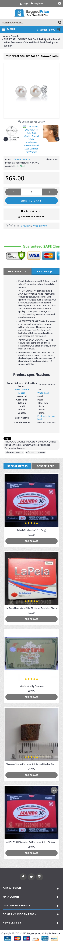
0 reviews (26, 225)
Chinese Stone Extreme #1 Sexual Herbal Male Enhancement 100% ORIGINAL (32, 764)
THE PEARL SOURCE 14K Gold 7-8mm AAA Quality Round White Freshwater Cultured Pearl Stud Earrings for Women (30, 444)
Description (17, 271)
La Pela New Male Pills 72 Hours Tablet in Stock (31, 608)
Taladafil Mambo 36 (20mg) (31, 530)
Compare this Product (32, 216)
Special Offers (17, 466)
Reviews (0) (45, 271)
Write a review (40, 225)
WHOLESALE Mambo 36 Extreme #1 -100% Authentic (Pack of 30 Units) (32, 842)
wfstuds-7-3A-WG (35, 452)
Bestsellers (45, 466)
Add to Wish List (32, 211)
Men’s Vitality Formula (32, 686)
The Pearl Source (21, 159)
